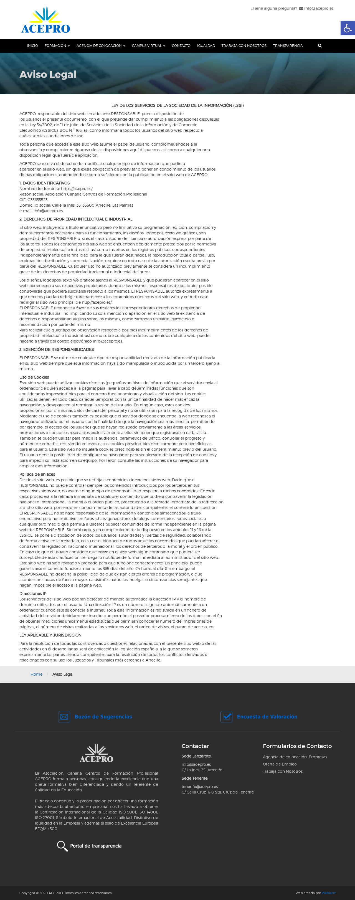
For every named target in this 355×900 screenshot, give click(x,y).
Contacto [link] (181, 46)
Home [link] (36, 674)
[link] (348, 28)
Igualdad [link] (206, 46)
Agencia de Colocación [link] (100, 46)
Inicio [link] (32, 46)
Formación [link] (56, 46)
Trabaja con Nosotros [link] (244, 46)
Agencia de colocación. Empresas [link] (295, 756)
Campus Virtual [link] (147, 46)
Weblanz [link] (329, 893)
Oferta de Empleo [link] (280, 764)
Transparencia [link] (288, 46)
